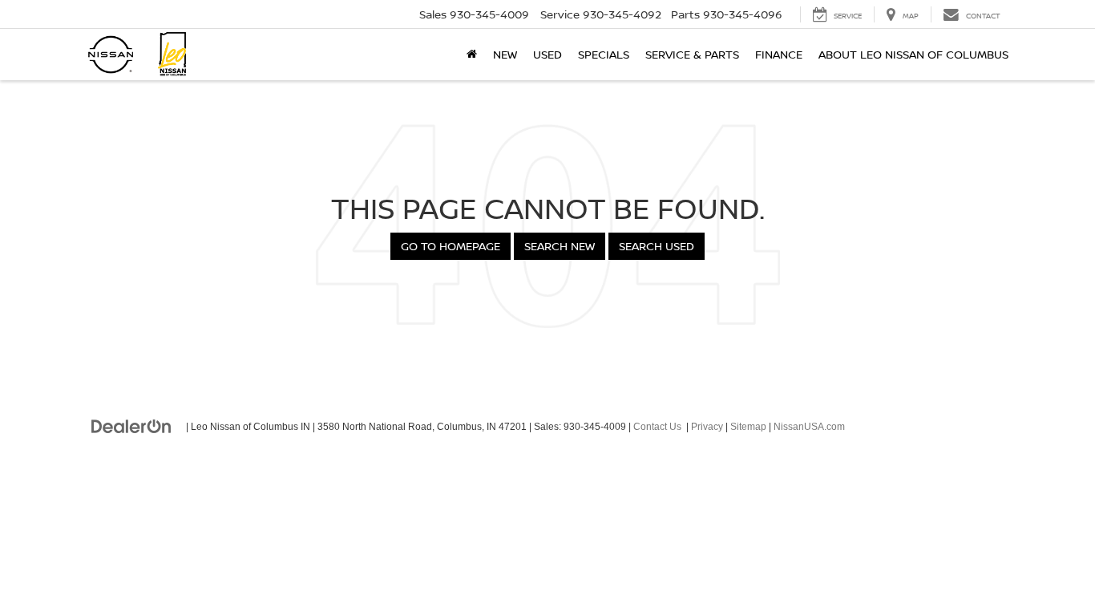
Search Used (656, 245)
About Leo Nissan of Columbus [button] (913, 54)
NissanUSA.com (809, 426)
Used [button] (547, 54)
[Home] (472, 54)
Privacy (707, 426)
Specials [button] (603, 54)
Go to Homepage (450, 245)
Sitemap (748, 426)
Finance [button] (778, 54)
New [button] (505, 54)
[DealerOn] (131, 425)
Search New (559, 245)
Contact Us (657, 426)
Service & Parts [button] (692, 54)
